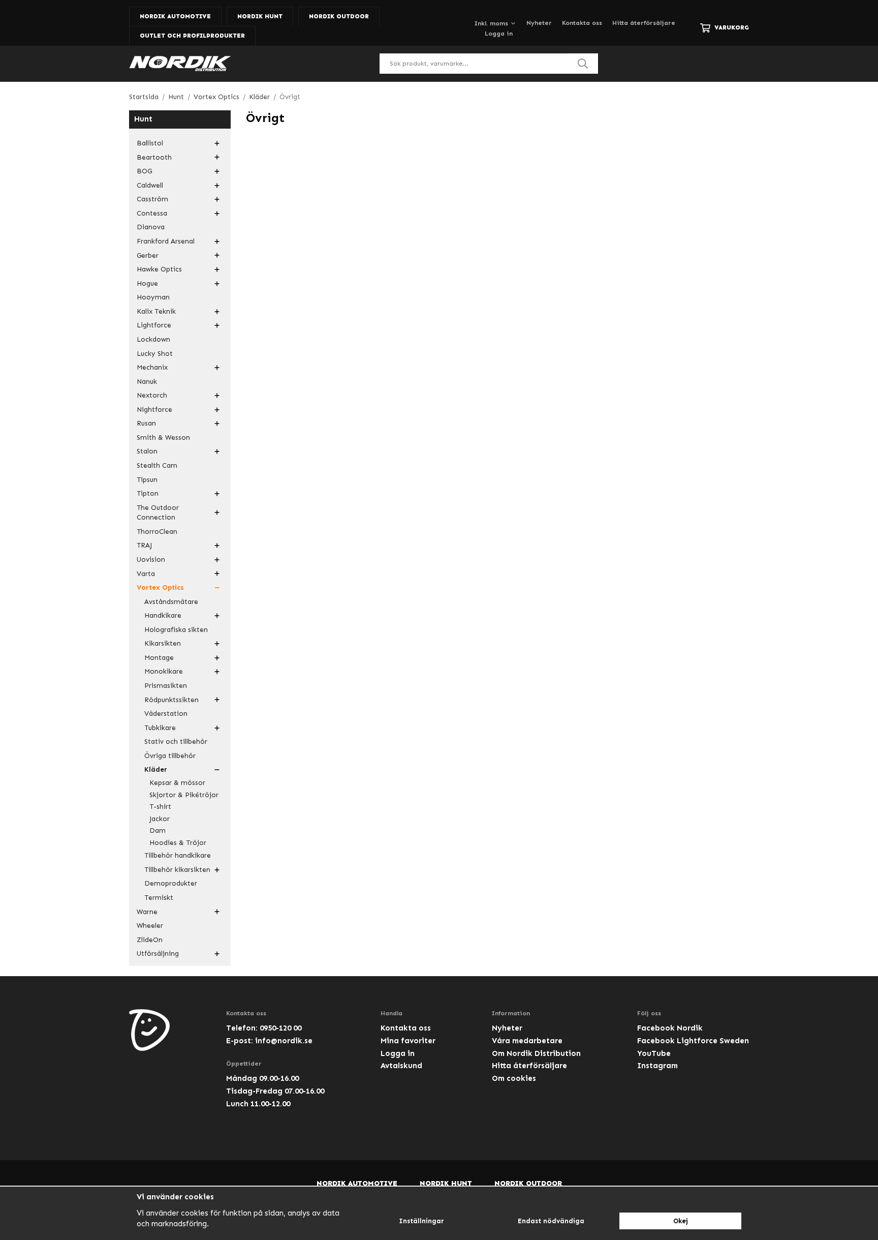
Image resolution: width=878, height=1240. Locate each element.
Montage (159, 657)
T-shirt (160, 806)
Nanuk (147, 381)
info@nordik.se (283, 1040)
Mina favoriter (408, 1040)
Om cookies (514, 1078)
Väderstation (165, 713)
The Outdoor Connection (158, 512)
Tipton (148, 493)
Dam (157, 830)
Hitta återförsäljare (643, 22)
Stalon (147, 451)
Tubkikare (160, 727)
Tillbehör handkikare (177, 855)
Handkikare (162, 615)
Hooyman (153, 297)
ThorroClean (157, 531)
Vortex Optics (160, 587)
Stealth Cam (157, 465)
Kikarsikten (162, 643)
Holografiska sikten (176, 629)
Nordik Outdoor (339, 16)
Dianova (151, 227)
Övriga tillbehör (170, 755)
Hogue (147, 283)
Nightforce (154, 409)
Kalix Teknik (156, 311)
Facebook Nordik (670, 1028)
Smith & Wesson (163, 437)
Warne (147, 912)
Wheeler (150, 925)
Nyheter (539, 22)
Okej (680, 1221)
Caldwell (150, 185)
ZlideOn (150, 939)
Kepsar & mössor (177, 782)
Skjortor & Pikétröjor (183, 795)
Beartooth (154, 157)
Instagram (657, 1065)
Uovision (151, 559)
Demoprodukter (170, 883)
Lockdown (153, 339)
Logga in (499, 33)
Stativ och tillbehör (175, 741)
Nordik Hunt (260, 16)
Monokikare (163, 671)
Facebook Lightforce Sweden (693, 1040)
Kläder (155, 769)
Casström (152, 199)
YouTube (654, 1053)
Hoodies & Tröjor (177, 842)
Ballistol (150, 143)
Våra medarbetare (527, 1040)
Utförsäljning (158, 953)
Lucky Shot (155, 353)
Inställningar (421, 1221)
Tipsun (147, 479)
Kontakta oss (582, 22)
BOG (144, 171)
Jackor (159, 818)
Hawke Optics (159, 269)
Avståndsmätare (171, 601)
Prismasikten (165, 685)
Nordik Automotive (175, 16)
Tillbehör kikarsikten (177, 869)
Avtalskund (401, 1065)
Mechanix (152, 367)
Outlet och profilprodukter (192, 35)
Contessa (152, 213)
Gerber (148, 255)
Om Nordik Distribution (536, 1053)
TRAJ (144, 545)
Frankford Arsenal (166, 241)
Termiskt (158, 897)
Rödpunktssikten (171, 699)
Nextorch (152, 395)
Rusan (146, 423)
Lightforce (154, 325)
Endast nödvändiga (551, 1221)
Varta (146, 573)
